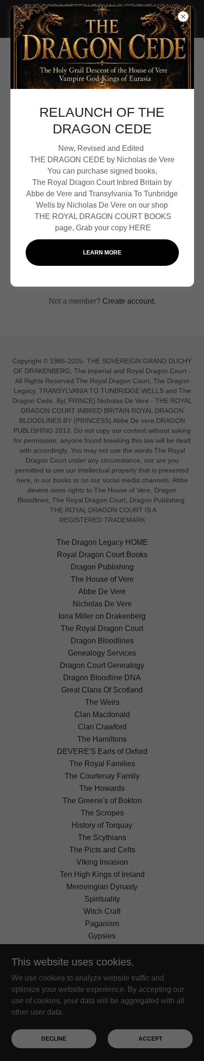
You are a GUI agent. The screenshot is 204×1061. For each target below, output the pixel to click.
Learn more (102, 252)
